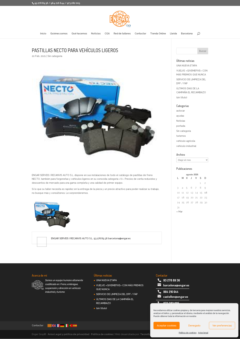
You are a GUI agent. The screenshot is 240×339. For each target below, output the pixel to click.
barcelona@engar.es (176, 285)
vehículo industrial (186, 146)
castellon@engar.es (175, 296)
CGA (107, 33)
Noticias (96, 33)
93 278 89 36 (171, 280)
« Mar (179, 211)
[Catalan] (50, 325)
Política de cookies (187, 333)
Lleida (173, 33)
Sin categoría (55, 56)
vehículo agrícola (185, 141)
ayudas (180, 115)
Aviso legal (203, 333)
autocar (180, 110)
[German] (62, 325)
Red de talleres (122, 33)
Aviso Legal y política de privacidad (68, 334)
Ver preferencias (222, 325)
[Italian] (66, 325)
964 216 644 (170, 292)
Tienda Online (158, 33)
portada (180, 126)
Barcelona (187, 33)
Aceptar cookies (166, 325)
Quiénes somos (58, 33)
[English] (54, 325)
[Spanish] (75, 325)
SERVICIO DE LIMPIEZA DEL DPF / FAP (117, 294)
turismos (181, 136)
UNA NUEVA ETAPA (186, 65)
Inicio (43, 33)
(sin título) (181, 97)
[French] (58, 325)
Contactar (140, 33)
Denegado (194, 325)
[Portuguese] (71, 325)
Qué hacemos (79, 33)
